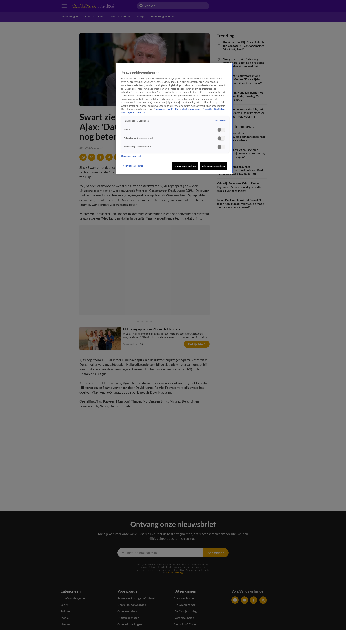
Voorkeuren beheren (133, 166)
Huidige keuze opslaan (185, 166)
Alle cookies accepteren (213, 166)
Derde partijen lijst (131, 155)
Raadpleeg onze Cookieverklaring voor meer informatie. (183, 109)
